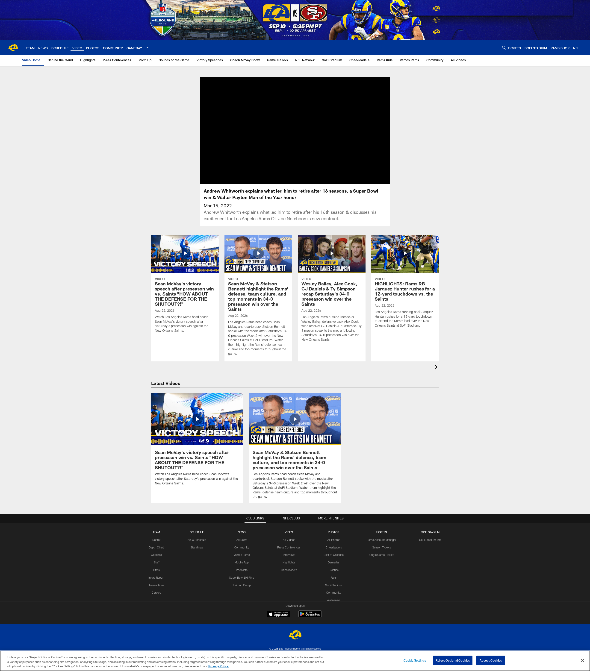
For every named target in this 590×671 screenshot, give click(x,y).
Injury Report (156, 577)
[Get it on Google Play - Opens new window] (310, 616)
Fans (333, 577)
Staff (156, 562)
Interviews (289, 554)
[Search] (504, 47)
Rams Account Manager (381, 539)
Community (241, 547)
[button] (280, 130)
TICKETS (381, 532)
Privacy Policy (218, 666)
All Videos (289, 539)
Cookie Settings (415, 660)
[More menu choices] (147, 48)
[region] (295, 660)
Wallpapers (333, 600)
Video (289, 532)
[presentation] (437, 367)
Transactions (156, 585)
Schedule (197, 532)
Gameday (333, 562)
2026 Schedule (196, 539)
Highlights (289, 562)
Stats (156, 569)
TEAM (156, 532)
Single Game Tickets (381, 554)
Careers (156, 592)
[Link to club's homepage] (12, 47)
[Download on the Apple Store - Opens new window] (278, 614)
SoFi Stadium (333, 585)
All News (241, 539)
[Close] (583, 660)
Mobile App (242, 562)
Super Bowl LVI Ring (241, 577)
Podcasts (242, 569)
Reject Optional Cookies (453, 660)
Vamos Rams (241, 554)
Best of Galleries (334, 554)
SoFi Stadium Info (430, 539)
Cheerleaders (289, 569)
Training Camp (242, 585)
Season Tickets (381, 547)
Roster (156, 539)
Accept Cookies (491, 660)
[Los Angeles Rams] (295, 635)
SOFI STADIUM (430, 532)
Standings (196, 547)
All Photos (333, 539)
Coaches (156, 554)
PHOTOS (333, 532)
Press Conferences (289, 547)
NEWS (242, 532)
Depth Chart (156, 547)
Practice (334, 569)
